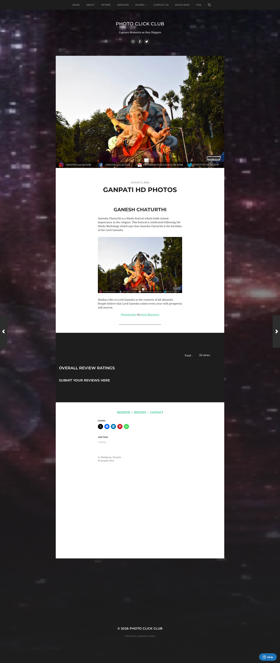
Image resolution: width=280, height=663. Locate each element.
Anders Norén (146, 636)
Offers (106, 4)
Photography (129, 314)
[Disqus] (140, 517)
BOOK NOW (182, 4)
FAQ (198, 4)
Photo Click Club (140, 24)
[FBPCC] (140, 41)
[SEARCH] (209, 4)
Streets (117, 457)
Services (123, 4)
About (90, 4)
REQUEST (140, 412)
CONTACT (156, 412)
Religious (106, 457)
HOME (76, 4)
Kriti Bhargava (150, 314)
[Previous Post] (3, 331)
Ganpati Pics (106, 460)
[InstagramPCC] (133, 41)
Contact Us (161, 4)
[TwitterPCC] (147, 41)
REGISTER (123, 412)
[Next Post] (276, 331)
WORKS (140, 4)
